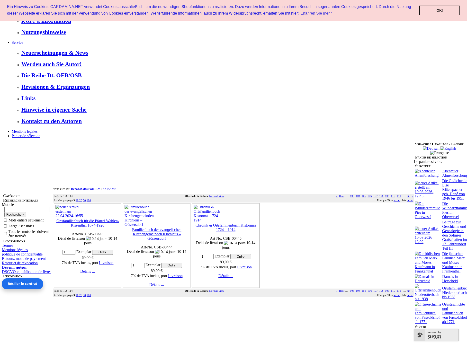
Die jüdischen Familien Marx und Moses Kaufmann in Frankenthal (453, 262)
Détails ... (87, 271)
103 (352, 195)
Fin (408, 195)
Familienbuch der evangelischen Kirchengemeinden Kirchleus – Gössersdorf (156, 234)
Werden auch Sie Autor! (51, 64)
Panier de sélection (26, 136)
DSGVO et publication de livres (26, 272)
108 (381, 195)
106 (370, 195)
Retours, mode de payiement (24, 258)
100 (89, 200)
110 (393, 195)
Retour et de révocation (20, 263)
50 (84, 200)
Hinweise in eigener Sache (54, 109)
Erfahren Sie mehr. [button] (316, 13)
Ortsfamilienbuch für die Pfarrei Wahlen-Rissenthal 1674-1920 (87, 223)
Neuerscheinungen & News (54, 53)
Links (28, 98)
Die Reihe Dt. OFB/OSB (51, 75)
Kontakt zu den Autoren (51, 121)
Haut (341, 195)
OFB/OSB (110, 189)
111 (399, 195)
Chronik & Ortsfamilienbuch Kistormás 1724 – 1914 (226, 227)
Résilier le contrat (22, 283)
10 (77, 200)
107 (375, 195)
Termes (7, 245)
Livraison (106, 263)
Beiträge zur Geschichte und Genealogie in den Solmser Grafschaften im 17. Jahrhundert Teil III (454, 235)
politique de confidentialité (22, 254)
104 (358, 195)
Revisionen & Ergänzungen (55, 87)
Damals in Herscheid (450, 278)
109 (387, 195)
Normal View (216, 195)
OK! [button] (440, 10)
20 (80, 200)
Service (17, 42)
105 (364, 195)
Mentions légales (24, 131)
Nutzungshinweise (43, 32)
